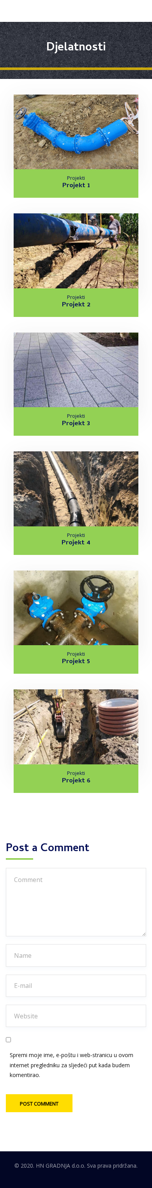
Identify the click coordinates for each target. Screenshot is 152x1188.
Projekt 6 (76, 781)
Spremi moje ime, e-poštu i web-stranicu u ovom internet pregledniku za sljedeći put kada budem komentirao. (71, 1064)
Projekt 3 (76, 424)
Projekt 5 (76, 662)
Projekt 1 (76, 186)
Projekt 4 (76, 543)
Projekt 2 (76, 305)
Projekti (76, 177)
